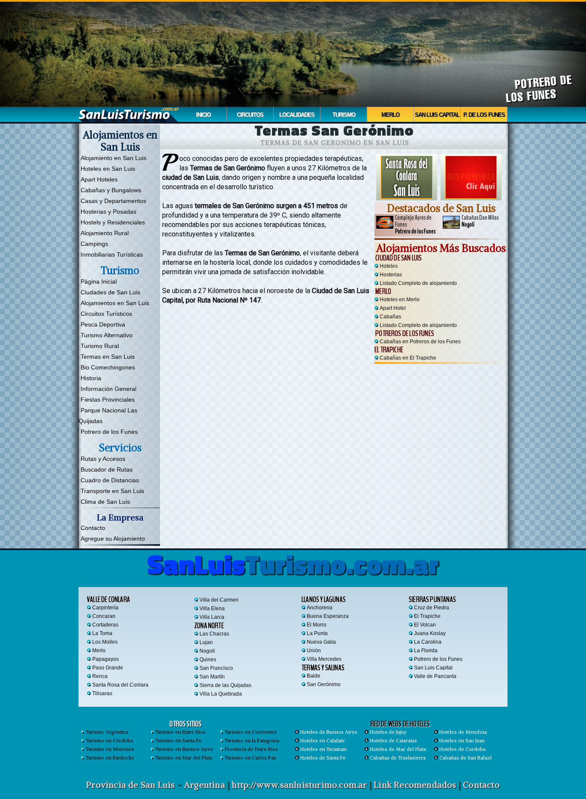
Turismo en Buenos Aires (184, 749)
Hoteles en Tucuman (323, 749)
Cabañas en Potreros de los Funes (420, 342)
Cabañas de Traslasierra (398, 758)
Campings (94, 243)
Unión (314, 651)
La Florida (426, 651)
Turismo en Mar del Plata (183, 758)
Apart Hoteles (99, 179)
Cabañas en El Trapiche (408, 358)
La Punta (317, 633)
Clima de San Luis (105, 501)
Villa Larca (211, 617)
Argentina (204, 784)
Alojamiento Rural (105, 233)
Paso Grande (107, 668)
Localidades (296, 115)
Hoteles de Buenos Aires (328, 732)
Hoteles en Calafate (322, 741)
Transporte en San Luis (112, 490)
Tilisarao (102, 693)
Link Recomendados (415, 784)
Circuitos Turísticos (106, 313)
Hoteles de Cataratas (393, 741)
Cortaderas (105, 625)
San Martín (212, 677)
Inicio (203, 115)
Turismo (343, 115)
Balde (313, 676)
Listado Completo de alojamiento (418, 283)
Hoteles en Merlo (400, 300)
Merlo (390, 115)
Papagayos (105, 659)
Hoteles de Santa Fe (323, 758)
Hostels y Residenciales (113, 222)
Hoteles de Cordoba (462, 749)
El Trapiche (389, 350)
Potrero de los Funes (109, 431)
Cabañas (390, 317)
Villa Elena (212, 608)
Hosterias (391, 275)
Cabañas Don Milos (480, 221)
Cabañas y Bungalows (111, 190)
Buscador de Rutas (107, 469)
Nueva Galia (321, 642)
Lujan (206, 642)
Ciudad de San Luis (398, 258)
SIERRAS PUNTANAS (432, 599)
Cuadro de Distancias (110, 480)
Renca (100, 676)
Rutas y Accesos (103, 458)
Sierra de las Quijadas (225, 685)
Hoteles (389, 266)
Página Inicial (99, 281)
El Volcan (425, 625)
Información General (108, 388)
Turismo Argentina (107, 732)
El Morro (316, 625)
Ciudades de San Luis (110, 292)
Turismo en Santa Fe (178, 741)
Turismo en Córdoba (109, 741)
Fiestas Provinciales (108, 399)
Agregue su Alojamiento (113, 538)
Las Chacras (214, 634)
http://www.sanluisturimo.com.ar (299, 784)
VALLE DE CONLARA (108, 599)
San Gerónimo (324, 684)
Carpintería (105, 608)
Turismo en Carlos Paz (250, 758)
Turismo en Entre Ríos (180, 732)
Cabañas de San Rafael (465, 758)
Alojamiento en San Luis (113, 157)
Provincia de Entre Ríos (251, 749)
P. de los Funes (484, 115)
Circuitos (250, 115)
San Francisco (216, 668)
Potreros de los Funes (404, 333)
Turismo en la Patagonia (252, 741)
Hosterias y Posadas (108, 211)
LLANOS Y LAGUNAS (324, 599)
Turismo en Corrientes (251, 732)
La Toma (102, 633)
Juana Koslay (430, 633)
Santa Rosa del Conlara (120, 685)
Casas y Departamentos (113, 200)
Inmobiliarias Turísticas (112, 254)
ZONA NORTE (209, 625)
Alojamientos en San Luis (115, 303)
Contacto (93, 527)
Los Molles (105, 642)
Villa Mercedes (324, 659)
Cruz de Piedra (431, 608)
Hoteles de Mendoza (463, 732)
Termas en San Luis (108, 356)
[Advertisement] (441, 419)
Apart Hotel (393, 308)
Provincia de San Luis (130, 784)
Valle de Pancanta (435, 676)
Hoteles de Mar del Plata (398, 749)
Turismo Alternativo (107, 335)
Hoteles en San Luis (108, 168)
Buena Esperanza (328, 616)
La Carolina (427, 642)
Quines (207, 660)
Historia (91, 378)
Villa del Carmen (219, 600)
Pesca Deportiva (103, 324)
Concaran (103, 616)
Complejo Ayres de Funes (415, 224)
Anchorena (319, 608)
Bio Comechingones (108, 367)
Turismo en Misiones (110, 749)
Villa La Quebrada (220, 694)
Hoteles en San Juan (462, 741)
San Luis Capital (437, 115)
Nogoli (207, 651)
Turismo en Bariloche (110, 758)
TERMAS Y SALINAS (323, 668)
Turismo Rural (100, 345)
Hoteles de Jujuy (388, 732)
